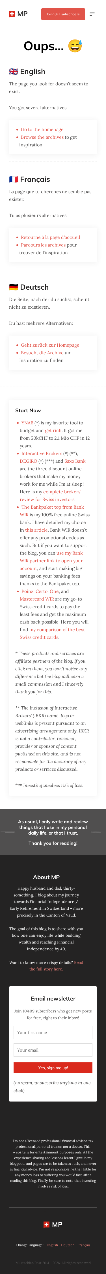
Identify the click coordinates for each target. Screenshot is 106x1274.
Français (83, 1245)
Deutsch (67, 1245)
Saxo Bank (75, 461)
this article (36, 530)
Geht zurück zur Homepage (50, 345)
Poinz (27, 591)
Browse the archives (42, 137)
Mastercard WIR (37, 599)
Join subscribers (63, 14)
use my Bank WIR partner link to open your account (51, 560)
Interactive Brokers (41, 453)
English (52, 1245)
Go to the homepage (42, 129)
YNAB (27, 423)
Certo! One (47, 591)
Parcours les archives (43, 245)
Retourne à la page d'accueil (50, 237)
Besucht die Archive (42, 352)
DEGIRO (28, 461)
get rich (53, 430)
